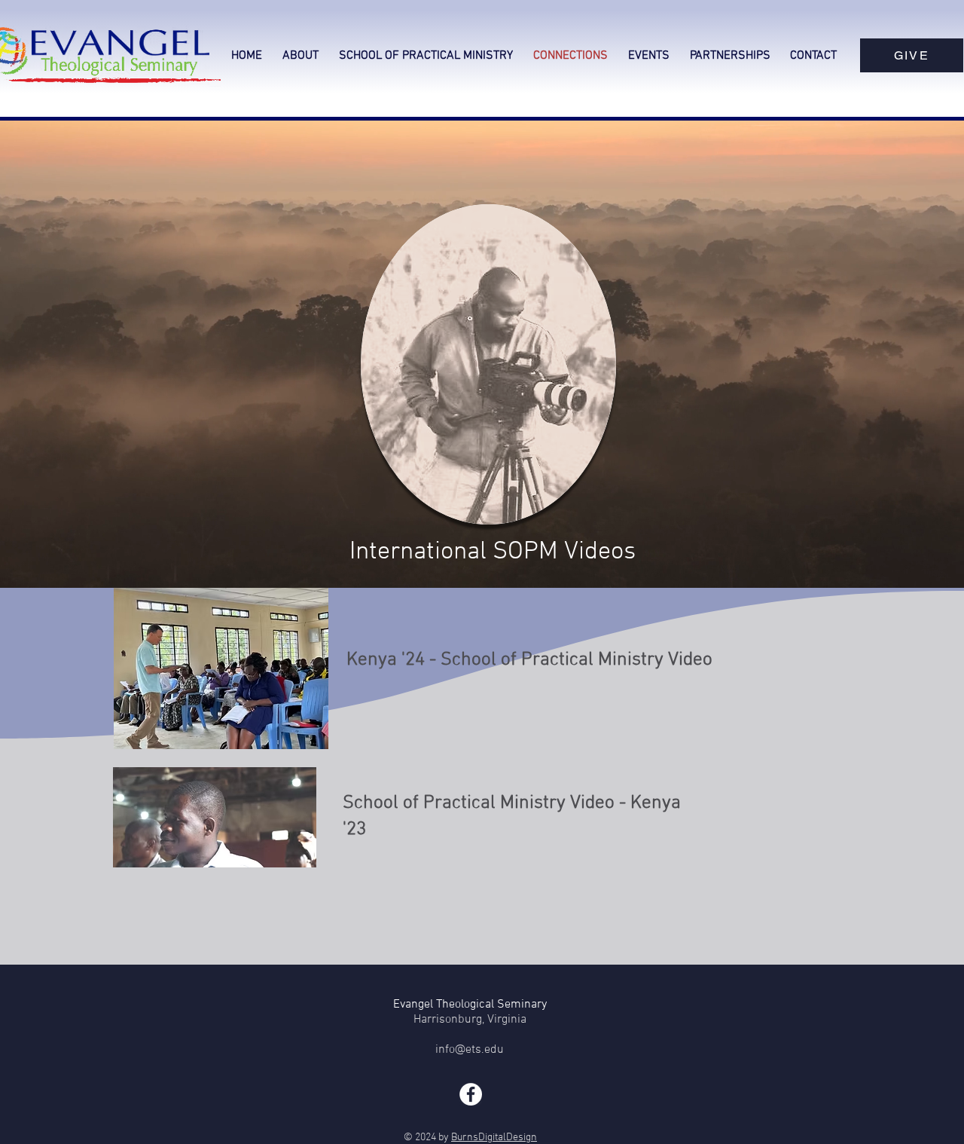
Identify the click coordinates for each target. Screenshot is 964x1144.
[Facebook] (470, 1094)
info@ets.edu (469, 1049)
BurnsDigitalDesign (494, 1137)
